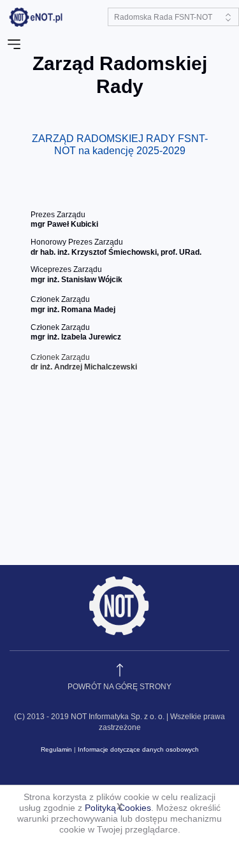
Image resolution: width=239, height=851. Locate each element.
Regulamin (56, 749)
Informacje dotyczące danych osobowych (138, 749)
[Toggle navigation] (14, 44)
